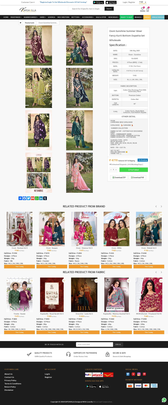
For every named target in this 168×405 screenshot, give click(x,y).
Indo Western (63, 17)
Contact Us (9, 377)
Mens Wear (112, 17)
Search (109, 9)
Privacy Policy (10, 380)
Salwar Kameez (30, 17)
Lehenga (51, 17)
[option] (19, 237)
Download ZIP (120, 177)
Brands (138, 17)
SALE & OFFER (101, 17)
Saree (42, 17)
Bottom (75, 17)
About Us (8, 374)
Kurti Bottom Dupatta (138, 112)
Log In (47, 374)
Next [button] (161, 206)
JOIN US (118, 344)
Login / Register (129, 2)
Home (6, 17)
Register (48, 377)
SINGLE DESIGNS (158, 17)
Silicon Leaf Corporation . (103, 402)
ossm (131, 54)
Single (147, 17)
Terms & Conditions (12, 383)
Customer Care (27, 2)
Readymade (15, 17)
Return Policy (10, 387)
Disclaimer (8, 390)
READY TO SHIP (126, 17)
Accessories (87, 17)
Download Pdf (138, 177)
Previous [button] (156, 206)
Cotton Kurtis (130, 111)
